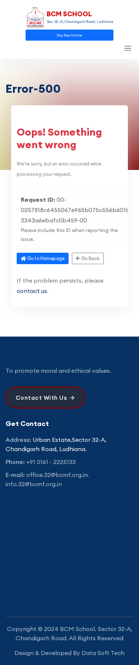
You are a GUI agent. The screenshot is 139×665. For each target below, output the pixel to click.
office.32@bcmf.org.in (57, 474)
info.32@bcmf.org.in (34, 484)
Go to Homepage (45, 258)
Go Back (90, 258)
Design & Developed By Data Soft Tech (69, 653)
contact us (32, 290)
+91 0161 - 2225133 (51, 462)
